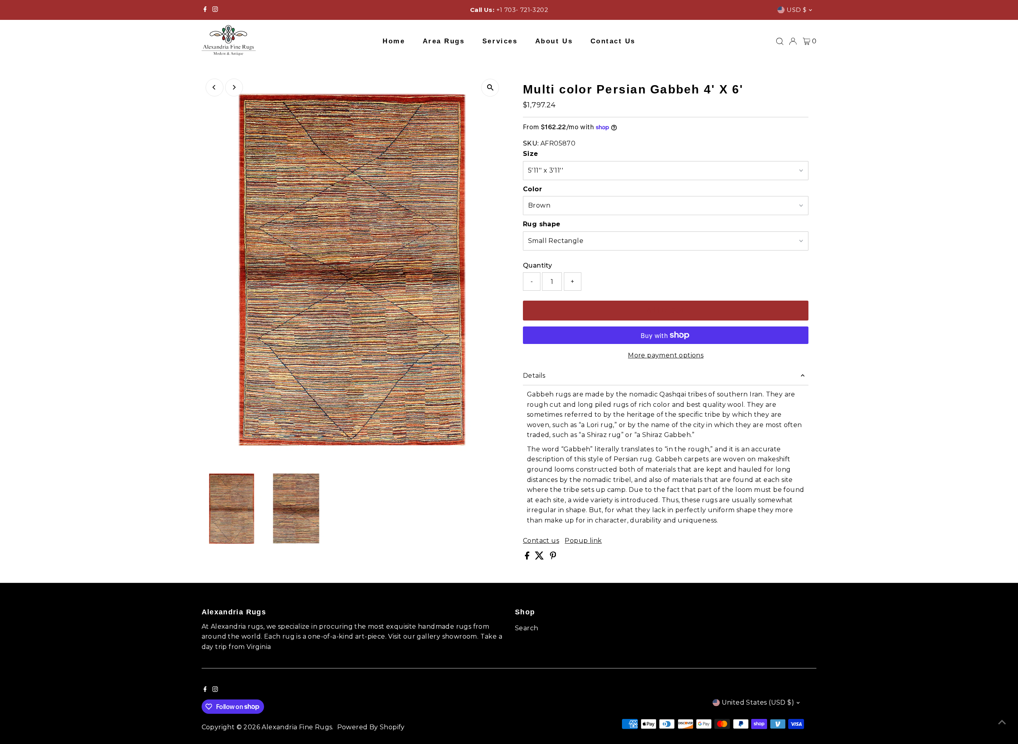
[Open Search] (779, 41)
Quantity (537, 265)
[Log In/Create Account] (793, 41)
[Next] (234, 87)
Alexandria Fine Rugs (297, 727)
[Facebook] (205, 9)
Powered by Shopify (371, 727)
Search (526, 628)
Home (394, 41)
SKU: (531, 143)
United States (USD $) (758, 702)
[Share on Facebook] (528, 557)
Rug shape (542, 224)
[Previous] (214, 87)
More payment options (665, 355)
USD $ (796, 10)
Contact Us (613, 41)
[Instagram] (215, 9)
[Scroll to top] (1002, 722)
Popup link (583, 541)
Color (532, 189)
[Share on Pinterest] (553, 557)
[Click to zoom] (490, 88)
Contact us (541, 541)
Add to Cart (666, 310)
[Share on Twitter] (540, 557)
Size (530, 153)
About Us (554, 41)
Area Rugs (444, 41)
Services (499, 41)
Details (534, 375)
